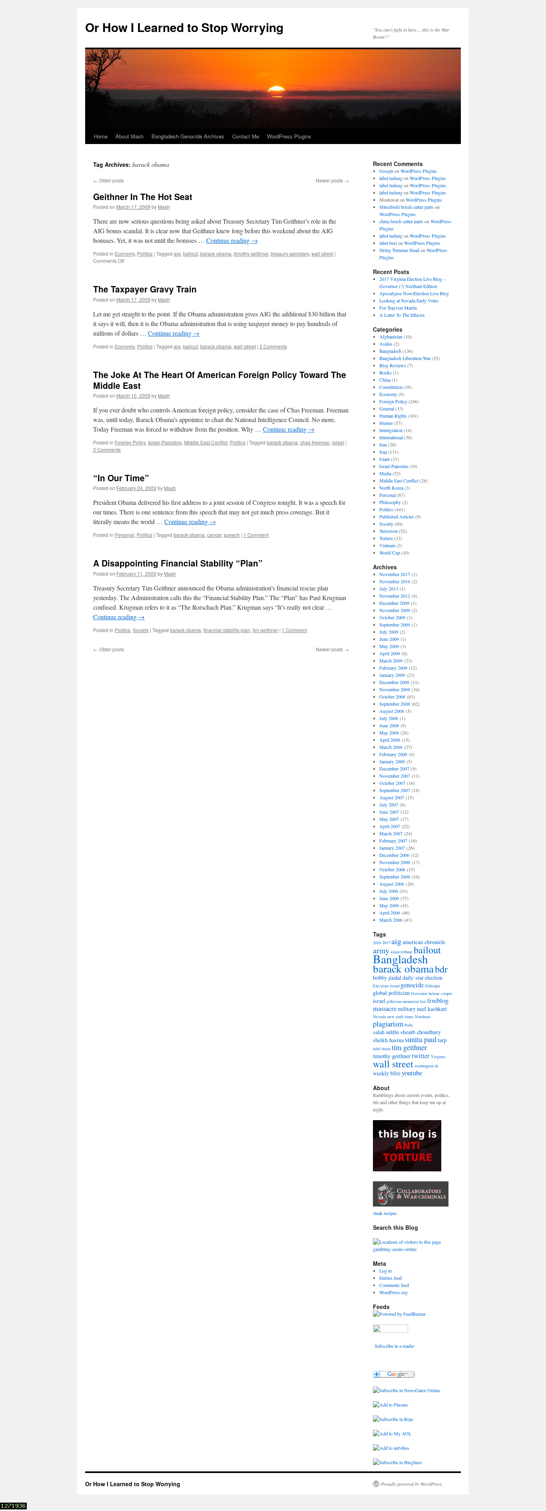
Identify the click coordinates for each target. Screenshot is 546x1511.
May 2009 (389, 646)
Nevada (379, 1016)
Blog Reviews (392, 365)
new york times (400, 1016)
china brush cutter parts (401, 221)
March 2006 (391, 920)
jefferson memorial (403, 1001)
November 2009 (394, 610)
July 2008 (388, 718)
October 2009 (392, 617)
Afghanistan (391, 336)
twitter (421, 1055)
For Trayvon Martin (398, 307)
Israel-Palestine (165, 442)
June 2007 (389, 812)
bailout (190, 253)
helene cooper (440, 993)
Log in (385, 1270)
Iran (383, 444)
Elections (381, 986)
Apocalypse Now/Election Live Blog (414, 293)
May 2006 (389, 905)
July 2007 (388, 804)
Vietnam (387, 545)
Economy (125, 253)
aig (177, 253)
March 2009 (391, 660)
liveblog (437, 1000)
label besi (388, 243)
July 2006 (388, 891)
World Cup (389, 552)
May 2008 (389, 732)
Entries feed (390, 1278)
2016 (377, 942)
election (433, 977)
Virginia (438, 1056)
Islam (384, 459)
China (385, 379)
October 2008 (392, 696)
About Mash (129, 136)
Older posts (108, 180)
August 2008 (391, 711)
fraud (394, 986)
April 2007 (389, 826)
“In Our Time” (121, 478)
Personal (124, 534)
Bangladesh (390, 351)
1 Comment (256, 534)
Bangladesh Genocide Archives (187, 136)
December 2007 (394, 768)
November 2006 (394, 862)
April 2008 (389, 739)
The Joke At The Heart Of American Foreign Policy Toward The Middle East (219, 379)
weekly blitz (387, 1073)
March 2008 (391, 747)
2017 (386, 942)
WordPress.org (393, 1292)
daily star (413, 977)
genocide (412, 985)
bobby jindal (387, 977)
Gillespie (432, 986)
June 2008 (389, 725)
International (391, 437)
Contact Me (245, 136)
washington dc (426, 1066)
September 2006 (394, 876)
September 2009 (394, 624)
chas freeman (315, 442)
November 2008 (394, 689)
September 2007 (394, 790)
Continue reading (232, 240)
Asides (386, 343)
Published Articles (396, 516)
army (381, 950)
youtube (412, 1073)
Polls (409, 1025)
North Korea (391, 487)
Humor (386, 423)
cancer (214, 534)
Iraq (383, 451)
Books (385, 372)
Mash (164, 206)
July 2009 (388, 631)
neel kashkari (432, 1009)
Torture (386, 538)
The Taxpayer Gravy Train (145, 289)
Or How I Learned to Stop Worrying (184, 27)
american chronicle (424, 942)
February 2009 (393, 667)
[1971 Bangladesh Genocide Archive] (410, 1206)
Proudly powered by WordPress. (412, 1484)
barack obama (215, 253)
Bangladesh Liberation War (404, 358)
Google (386, 171)
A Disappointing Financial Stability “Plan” (178, 563)
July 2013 (388, 588)
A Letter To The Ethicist (401, 315)
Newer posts (332, 180)
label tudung (391, 178)
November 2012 (394, 595)
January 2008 (392, 761)
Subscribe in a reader (394, 1346)
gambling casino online (394, 1249)
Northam (422, 1016)
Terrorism (388, 531)
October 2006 (392, 869)
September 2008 (394, 703)
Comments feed (394, 1285)
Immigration (391, 430)
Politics (145, 253)
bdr (441, 968)
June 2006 (389, 898)
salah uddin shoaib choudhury (407, 1032)
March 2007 (391, 833)
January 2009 (392, 675)
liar (423, 1001)
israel (338, 442)
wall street (322, 253)
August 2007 (391, 797)
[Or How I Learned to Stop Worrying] (406, 1390)
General (386, 408)
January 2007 (392, 848)
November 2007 (394, 776)
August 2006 (391, 884)
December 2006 (394, 855)
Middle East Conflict (205, 442)
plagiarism (388, 1024)
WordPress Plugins (289, 136)
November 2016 (394, 581)
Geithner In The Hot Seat (142, 196)
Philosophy (390, 502)
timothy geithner (251, 253)
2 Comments (273, 346)
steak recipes (385, 1213)
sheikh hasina (388, 1040)
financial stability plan (226, 629)
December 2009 (394, 603)
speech (232, 534)
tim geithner (265, 629)
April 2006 (389, 912)
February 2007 (393, 840)
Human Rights (393, 415)
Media (385, 473)
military (407, 1009)
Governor (419, 993)
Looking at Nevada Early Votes (408, 300)
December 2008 (394, 682)
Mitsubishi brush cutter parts (406, 207)
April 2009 (389, 653)
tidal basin (382, 1048)
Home (101, 136)
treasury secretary (290, 253)
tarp (442, 1040)
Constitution (391, 387)
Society (141, 629)
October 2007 (392, 783)
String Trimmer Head (399, 250)
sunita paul (420, 1039)
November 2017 (394, 574)
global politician (391, 993)
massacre (385, 1008)
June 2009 (389, 639)
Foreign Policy (130, 442)
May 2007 (389, 819)
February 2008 (393, 754)
